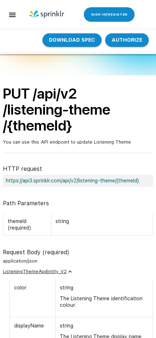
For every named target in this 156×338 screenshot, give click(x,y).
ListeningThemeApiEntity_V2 (35, 271)
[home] (47, 14)
